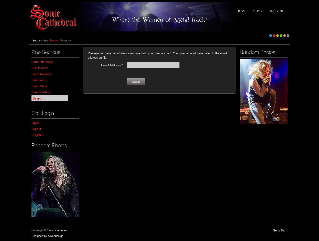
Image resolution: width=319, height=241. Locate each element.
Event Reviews (41, 74)
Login (35, 123)
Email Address (112, 65)
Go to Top (279, 230)
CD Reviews (39, 68)
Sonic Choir (39, 86)
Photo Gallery (40, 92)
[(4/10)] (55, 184)
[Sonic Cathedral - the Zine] (54, 16)
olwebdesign (55, 236)
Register (37, 135)
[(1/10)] (264, 91)
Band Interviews (42, 62)
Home (54, 40)
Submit (136, 81)
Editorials (37, 80)
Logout (36, 129)
